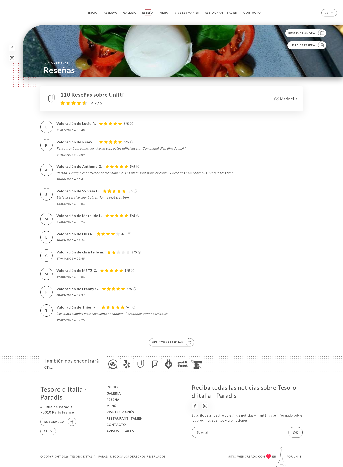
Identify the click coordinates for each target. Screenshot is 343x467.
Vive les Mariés (186, 12)
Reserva (110, 12)
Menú (164, 12)
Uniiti (298, 456)
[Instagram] (12, 58)
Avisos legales (120, 431)
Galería (129, 12)
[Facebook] (12, 48)
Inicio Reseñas (55, 63)
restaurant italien (221, 12)
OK (295, 432)
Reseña (147, 12)
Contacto (252, 12)
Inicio (93, 12)
